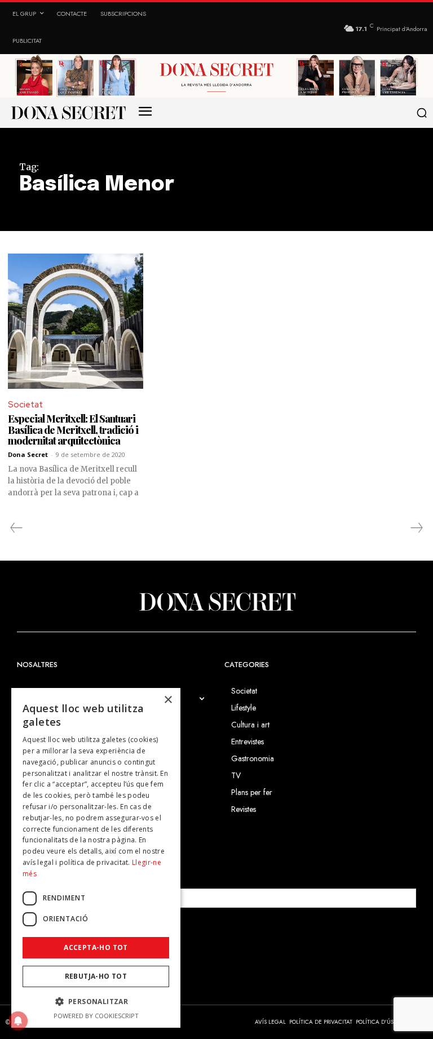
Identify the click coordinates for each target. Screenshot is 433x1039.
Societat (25, 404)
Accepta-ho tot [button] (96, 947)
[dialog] (95, 858)
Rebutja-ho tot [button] (96, 976)
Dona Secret (28, 454)
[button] (422, 112)
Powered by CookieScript (96, 1015)
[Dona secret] (68, 112)
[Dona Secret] (216, 601)
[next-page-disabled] (416, 528)
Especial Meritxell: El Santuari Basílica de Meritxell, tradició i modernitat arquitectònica (73, 430)
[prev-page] (16, 528)
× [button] (168, 700)
